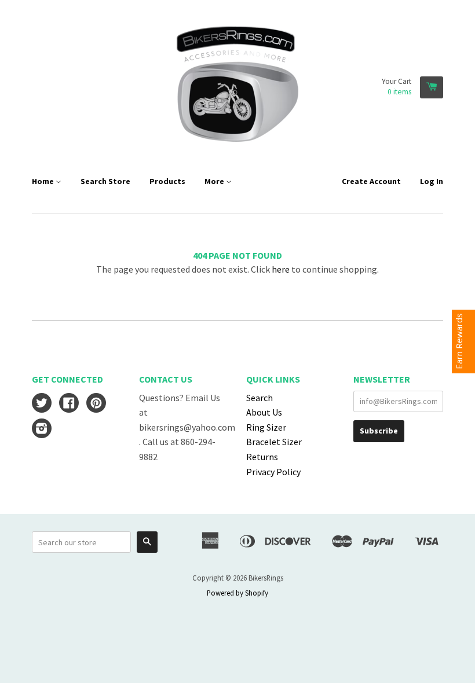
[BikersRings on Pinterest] (96, 404)
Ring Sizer (266, 427)
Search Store (105, 181)
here (281, 269)
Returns (262, 456)
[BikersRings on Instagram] (42, 429)
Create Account (371, 181)
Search (259, 397)
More (215, 181)
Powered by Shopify (237, 592)
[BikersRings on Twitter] (42, 404)
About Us (264, 412)
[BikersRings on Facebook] (69, 404)
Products (167, 181)
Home (44, 181)
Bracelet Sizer (274, 441)
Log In (431, 181)
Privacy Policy (273, 472)
